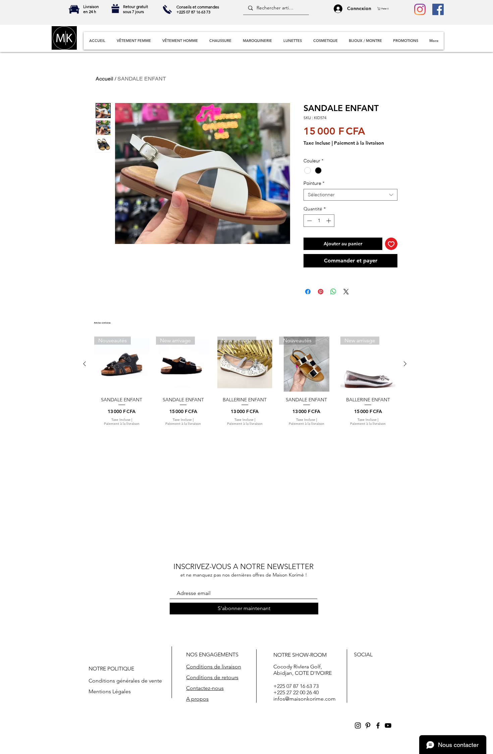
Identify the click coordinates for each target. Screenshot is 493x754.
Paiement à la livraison (359, 143)
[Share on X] (346, 292)
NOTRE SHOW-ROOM (300, 655)
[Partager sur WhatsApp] (333, 292)
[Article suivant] (405, 364)
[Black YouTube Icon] (388, 725)
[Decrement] (309, 221)
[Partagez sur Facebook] (308, 292)
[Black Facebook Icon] (378, 725)
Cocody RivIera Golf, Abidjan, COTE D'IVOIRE (302, 669)
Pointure (314, 183)
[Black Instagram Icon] (358, 725)
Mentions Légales (110, 691)
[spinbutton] (319, 221)
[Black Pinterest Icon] (368, 725)
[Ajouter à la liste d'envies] (391, 244)
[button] (384, 8)
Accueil (104, 79)
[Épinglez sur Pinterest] (321, 292)
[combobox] (350, 195)
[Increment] (329, 221)
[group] (244, 384)
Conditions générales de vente (125, 680)
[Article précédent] (84, 364)
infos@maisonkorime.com (304, 699)
